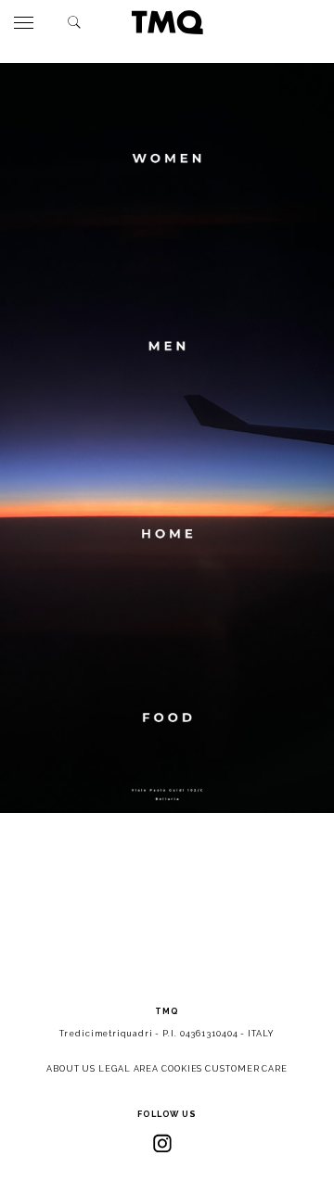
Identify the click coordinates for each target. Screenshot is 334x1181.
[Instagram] (162, 1143)
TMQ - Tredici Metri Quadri (167, 22)
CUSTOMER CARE (246, 1068)
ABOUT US (71, 1068)
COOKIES (181, 1068)
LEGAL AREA (128, 1068)
